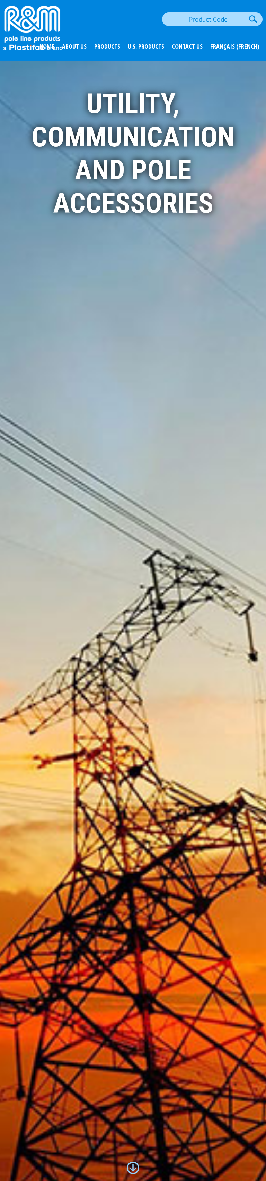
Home (46, 46)
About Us (74, 46)
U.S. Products (146, 46)
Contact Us (187, 46)
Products (107, 46)
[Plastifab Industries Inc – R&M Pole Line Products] (32, 48)
